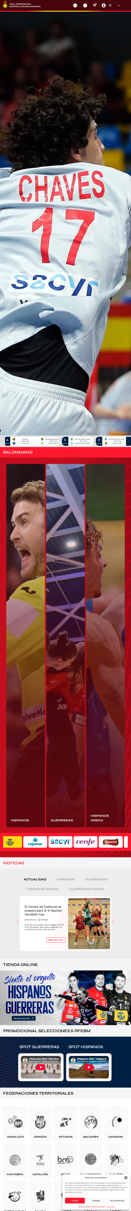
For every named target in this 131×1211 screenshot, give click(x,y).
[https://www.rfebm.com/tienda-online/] (65, 997)
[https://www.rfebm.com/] (21, 5)
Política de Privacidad (98, 1206)
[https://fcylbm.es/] (116, 1160)
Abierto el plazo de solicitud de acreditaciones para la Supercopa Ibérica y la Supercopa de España (44, 911)
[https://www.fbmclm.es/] (90, 1160)
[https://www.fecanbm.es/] (116, 1123)
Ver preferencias (117, 1200)
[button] (126, 1177)
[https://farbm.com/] (40, 1123)
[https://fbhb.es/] (90, 1123)
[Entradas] (75, 5)
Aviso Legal (110, 1206)
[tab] (35, 879)
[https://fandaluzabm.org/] (15, 1123)
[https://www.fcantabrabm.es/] (15, 1160)
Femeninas (45, 923)
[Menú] (118, 5)
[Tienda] (85, 5)
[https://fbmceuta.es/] (65, 1160)
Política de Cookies (84, 1206)
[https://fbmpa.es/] (65, 1123)
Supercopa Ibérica (57, 923)
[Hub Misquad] (104, 5)
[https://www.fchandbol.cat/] (40, 1160)
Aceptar (75, 1200)
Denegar (96, 1200)
